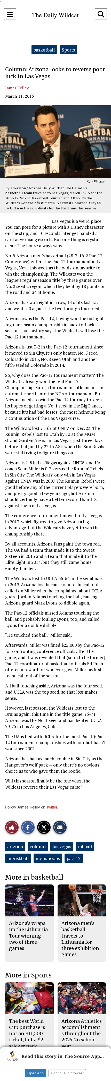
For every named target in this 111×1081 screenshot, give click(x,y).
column (38, 846)
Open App (35, 1073)
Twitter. (52, 807)
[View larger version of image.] (55, 141)
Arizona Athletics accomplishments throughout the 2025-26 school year (81, 1033)
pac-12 (74, 858)
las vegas (61, 846)
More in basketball (34, 877)
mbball (85, 846)
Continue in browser (67, 1073)
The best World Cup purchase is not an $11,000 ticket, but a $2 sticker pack (27, 1033)
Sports (68, 50)
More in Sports (28, 975)
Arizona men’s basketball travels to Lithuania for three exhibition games (80, 938)
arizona (15, 846)
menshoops (48, 858)
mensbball (18, 858)
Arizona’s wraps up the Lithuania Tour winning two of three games (28, 935)
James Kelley (17, 88)
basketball (44, 50)
